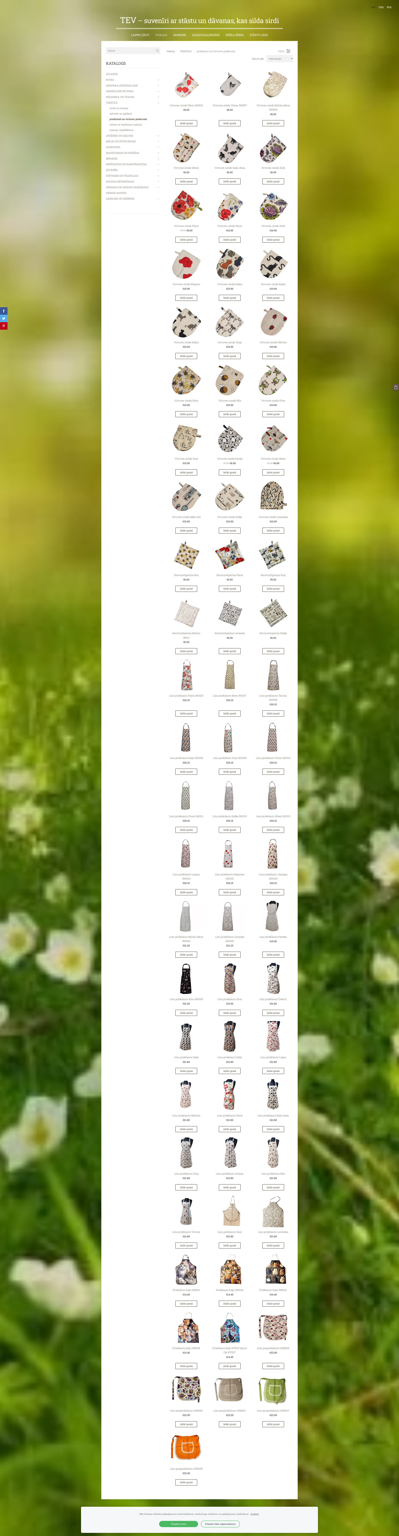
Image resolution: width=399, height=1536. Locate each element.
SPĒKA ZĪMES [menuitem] (235, 35)
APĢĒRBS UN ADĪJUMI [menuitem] (119, 135)
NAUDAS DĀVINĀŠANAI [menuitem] (120, 181)
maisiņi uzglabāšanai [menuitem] (122, 129)
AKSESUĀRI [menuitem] (113, 147)
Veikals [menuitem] (161, 35)
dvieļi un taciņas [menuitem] (119, 108)
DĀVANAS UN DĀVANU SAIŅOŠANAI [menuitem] (127, 187)
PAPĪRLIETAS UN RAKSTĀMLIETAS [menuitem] (126, 164)
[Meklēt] (157, 50)
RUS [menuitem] (389, 7)
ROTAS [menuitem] (110, 79)
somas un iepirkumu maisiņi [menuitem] (126, 124)
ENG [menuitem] (381, 7)
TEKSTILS (186, 51)
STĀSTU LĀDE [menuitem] (259, 35)
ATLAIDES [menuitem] (112, 74)
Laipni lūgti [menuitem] (140, 35)
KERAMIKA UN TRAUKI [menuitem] (120, 96)
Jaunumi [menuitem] (179, 35)
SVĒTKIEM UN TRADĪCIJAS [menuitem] (122, 175)
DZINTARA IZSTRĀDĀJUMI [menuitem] (122, 85)
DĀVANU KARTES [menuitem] (116, 192)
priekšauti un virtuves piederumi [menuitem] (128, 119)
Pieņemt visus (178, 1523)
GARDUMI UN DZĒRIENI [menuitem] (120, 198)
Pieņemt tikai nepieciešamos (220, 1523)
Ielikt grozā (186, 123)
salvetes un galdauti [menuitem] (121, 113)
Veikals (170, 51)
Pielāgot (254, 1513)
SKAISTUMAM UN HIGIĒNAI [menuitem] (122, 152)
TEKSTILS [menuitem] (111, 102)
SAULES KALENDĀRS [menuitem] (206, 35)
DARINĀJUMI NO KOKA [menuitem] (120, 91)
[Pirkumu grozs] (396, 387)
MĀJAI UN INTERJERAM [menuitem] (121, 141)
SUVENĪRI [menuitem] (112, 170)
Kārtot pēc (258, 58)
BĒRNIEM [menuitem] (111, 158)
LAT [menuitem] (373, 7)
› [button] (159, 79)
